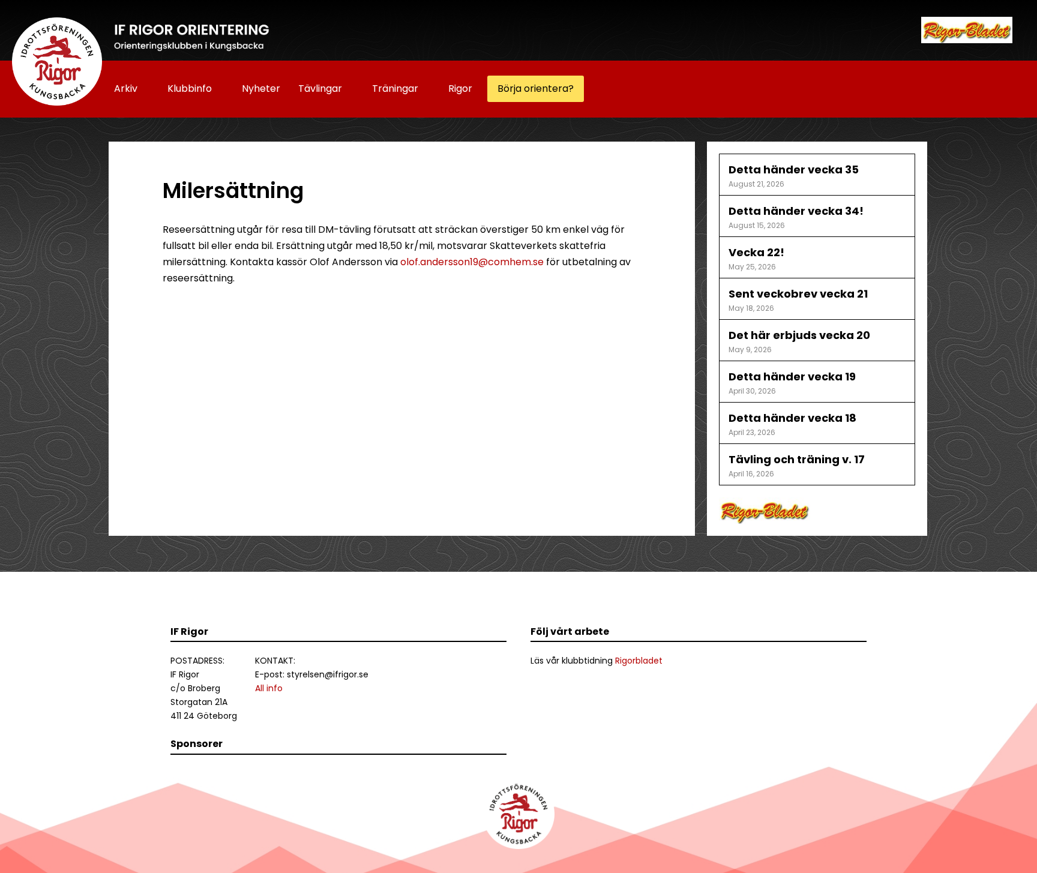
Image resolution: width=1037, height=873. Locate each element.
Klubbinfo (189, 88)
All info (269, 688)
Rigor (460, 88)
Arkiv (125, 88)
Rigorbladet (639, 661)
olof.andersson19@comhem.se (472, 262)
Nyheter (261, 88)
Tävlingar (320, 88)
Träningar (395, 88)
